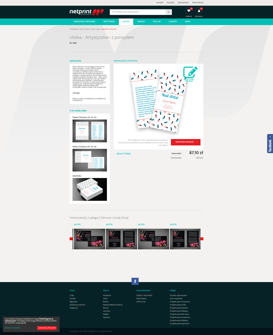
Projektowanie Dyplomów (180, 324)
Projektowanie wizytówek (180, 302)
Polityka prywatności (77, 305)
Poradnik (170, 3)
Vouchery (106, 311)
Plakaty (173, 22)
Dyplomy (106, 317)
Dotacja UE (74, 308)
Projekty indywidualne (178, 295)
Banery (141, 22)
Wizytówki (109, 22)
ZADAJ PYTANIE (124, 154)
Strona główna (74, 29)
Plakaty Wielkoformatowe (112, 305)
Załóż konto (141, 302)
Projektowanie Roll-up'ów (179, 314)
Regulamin (73, 302)
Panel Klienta (197, 3)
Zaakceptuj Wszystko (47, 328)
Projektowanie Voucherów (180, 317)
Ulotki (126, 22)
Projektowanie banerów (179, 308)
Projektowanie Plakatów (179, 311)
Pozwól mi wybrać (12, 328)
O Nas (72, 295)
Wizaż (98, 29)
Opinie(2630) (183, 3)
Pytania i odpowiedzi (144, 295)
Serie (187, 22)
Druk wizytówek (176, 299)
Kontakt (159, 3)
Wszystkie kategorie (84, 22)
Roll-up (157, 22)
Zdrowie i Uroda (89, 29)
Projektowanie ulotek (178, 305)
